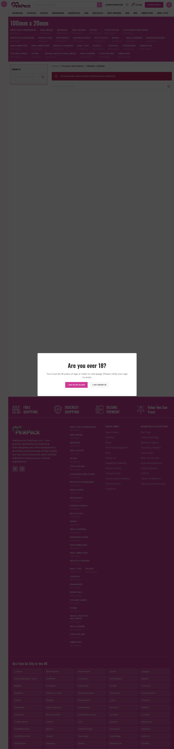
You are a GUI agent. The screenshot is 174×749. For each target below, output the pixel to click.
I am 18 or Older (76, 385)
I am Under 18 (99, 385)
